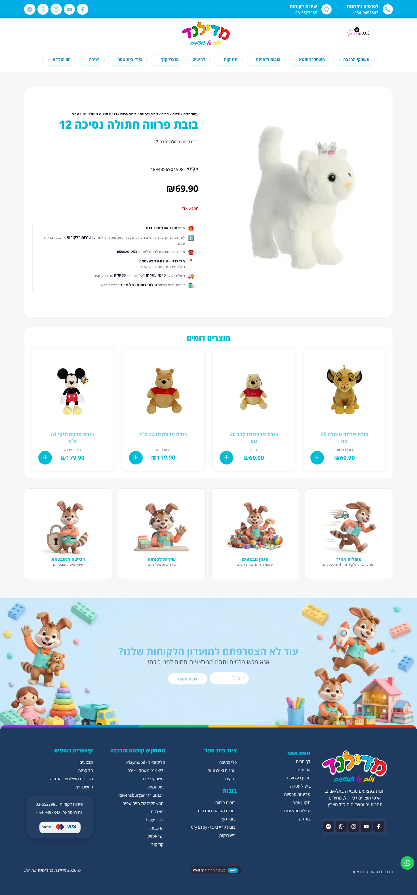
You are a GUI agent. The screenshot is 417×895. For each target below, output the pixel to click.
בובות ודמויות (149, 114)
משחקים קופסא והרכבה (137, 750)
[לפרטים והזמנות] (388, 9)
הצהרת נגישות (381, 872)
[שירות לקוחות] (326, 9)
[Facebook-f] (82, 9)
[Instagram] (56, 9)
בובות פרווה (128, 114)
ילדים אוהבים (170, 114)
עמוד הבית (190, 114)
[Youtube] (69, 9)
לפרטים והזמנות (362, 6)
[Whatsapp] (43, 9)
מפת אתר (360, 872)
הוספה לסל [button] (317, 458)
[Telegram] (29, 9)
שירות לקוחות (303, 6)
